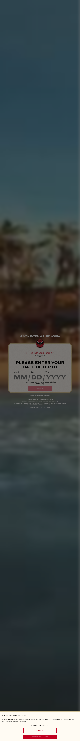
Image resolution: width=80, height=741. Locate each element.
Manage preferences (39, 725)
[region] (40, 726)
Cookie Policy (22, 721)
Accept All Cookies (40, 737)
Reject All (40, 730)
